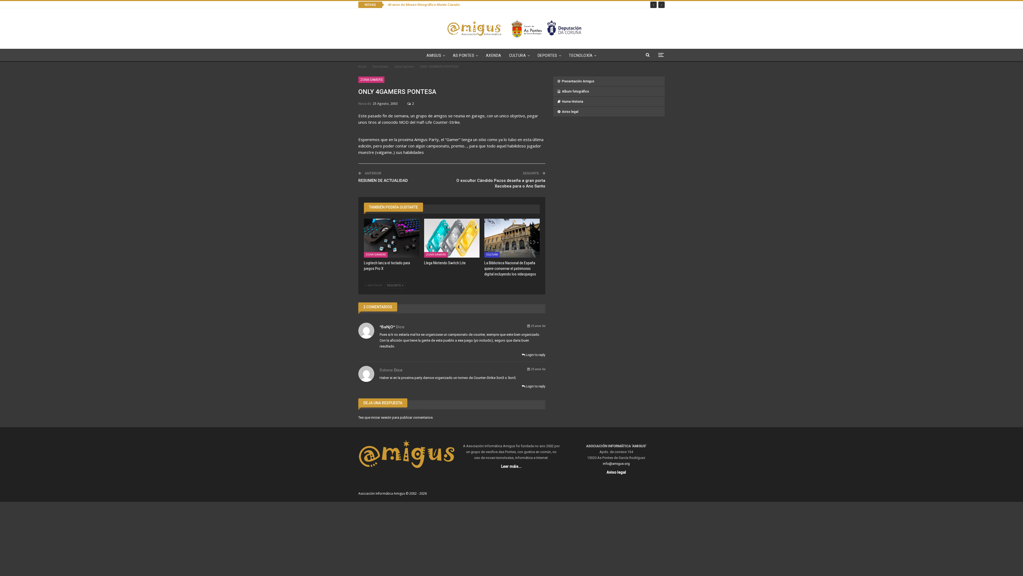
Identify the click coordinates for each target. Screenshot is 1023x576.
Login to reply (535, 355)
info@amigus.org (616, 464)
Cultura (517, 55)
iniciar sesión (381, 417)
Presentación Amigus (578, 81)
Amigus (434, 55)
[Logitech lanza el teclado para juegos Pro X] (391, 238)
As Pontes (463, 55)
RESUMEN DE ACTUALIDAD (383, 180)
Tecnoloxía (580, 55)
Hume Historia (572, 101)
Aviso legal (570, 112)
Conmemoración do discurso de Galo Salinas (423, 5)
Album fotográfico (575, 91)
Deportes (547, 55)
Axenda (493, 55)
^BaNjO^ (387, 327)
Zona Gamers (371, 80)
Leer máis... (511, 466)
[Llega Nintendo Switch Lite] (452, 238)
